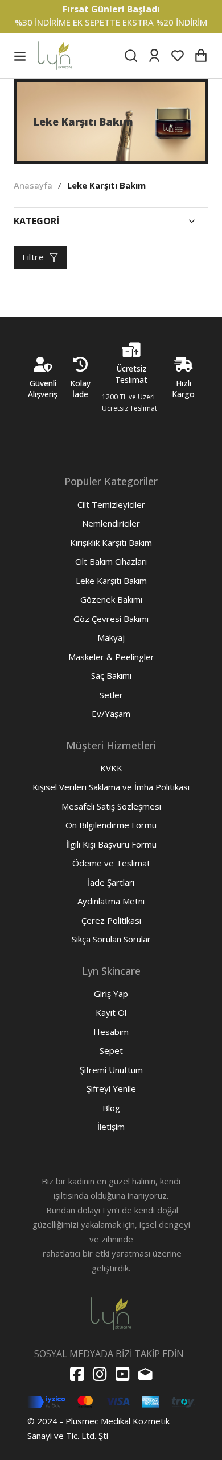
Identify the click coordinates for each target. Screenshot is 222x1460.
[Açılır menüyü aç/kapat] (192, 221)
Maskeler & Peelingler (111, 656)
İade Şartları (111, 882)
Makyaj (111, 637)
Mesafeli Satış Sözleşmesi (111, 806)
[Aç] (20, 55)
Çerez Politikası (111, 920)
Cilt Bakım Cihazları (111, 561)
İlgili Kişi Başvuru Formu (111, 844)
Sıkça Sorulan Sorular (111, 939)
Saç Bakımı (111, 675)
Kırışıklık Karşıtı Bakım (111, 542)
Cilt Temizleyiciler (111, 504)
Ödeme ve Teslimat (111, 863)
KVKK (111, 768)
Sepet (111, 1050)
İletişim (111, 1126)
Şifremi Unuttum (111, 1069)
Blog (111, 1107)
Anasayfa (33, 185)
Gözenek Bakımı (111, 599)
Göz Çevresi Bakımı (111, 618)
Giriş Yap (111, 993)
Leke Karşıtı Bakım (111, 580)
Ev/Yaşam (111, 713)
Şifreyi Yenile (111, 1088)
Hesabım (111, 1031)
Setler (111, 694)
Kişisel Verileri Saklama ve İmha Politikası (111, 786)
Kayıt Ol (111, 1012)
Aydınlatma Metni (111, 901)
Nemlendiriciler (111, 523)
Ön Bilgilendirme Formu (111, 825)
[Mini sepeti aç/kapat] (201, 55)
